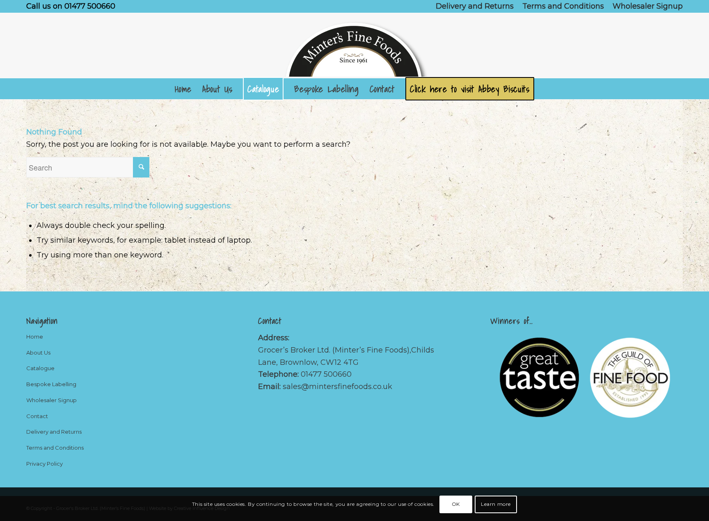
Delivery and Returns (54, 431)
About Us (38, 352)
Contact (37, 416)
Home (34, 336)
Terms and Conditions (55, 447)
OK (456, 504)
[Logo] (354, 45)
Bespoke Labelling (51, 384)
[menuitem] (475, 6)
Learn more (496, 504)
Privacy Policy (44, 463)
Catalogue (40, 368)
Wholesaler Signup (51, 400)
